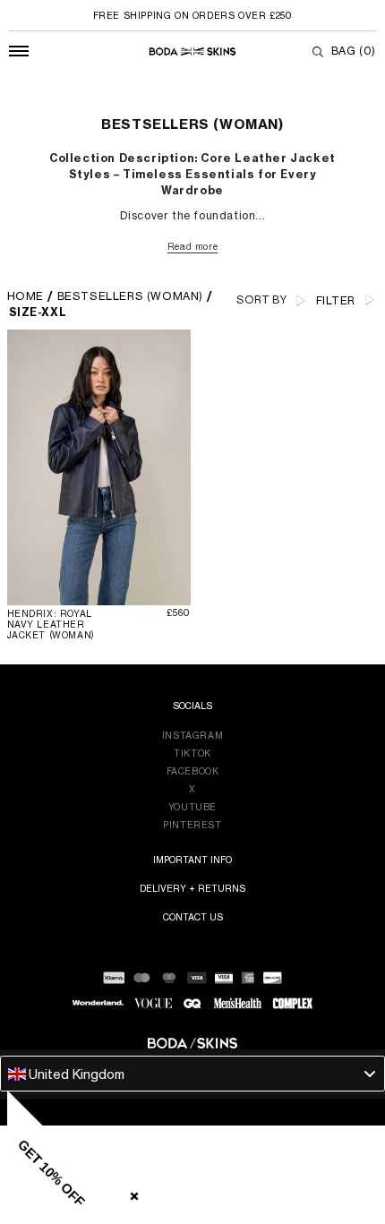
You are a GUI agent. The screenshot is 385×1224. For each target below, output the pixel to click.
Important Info (192, 859)
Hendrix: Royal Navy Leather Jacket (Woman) (51, 624)
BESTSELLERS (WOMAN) (130, 296)
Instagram (192, 735)
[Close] (131, 1192)
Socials (192, 705)
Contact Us (193, 917)
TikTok (192, 753)
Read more (192, 246)
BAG (353, 50)
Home (25, 296)
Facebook (193, 771)
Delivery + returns (192, 888)
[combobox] (192, 1073)
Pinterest (192, 824)
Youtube (192, 806)
